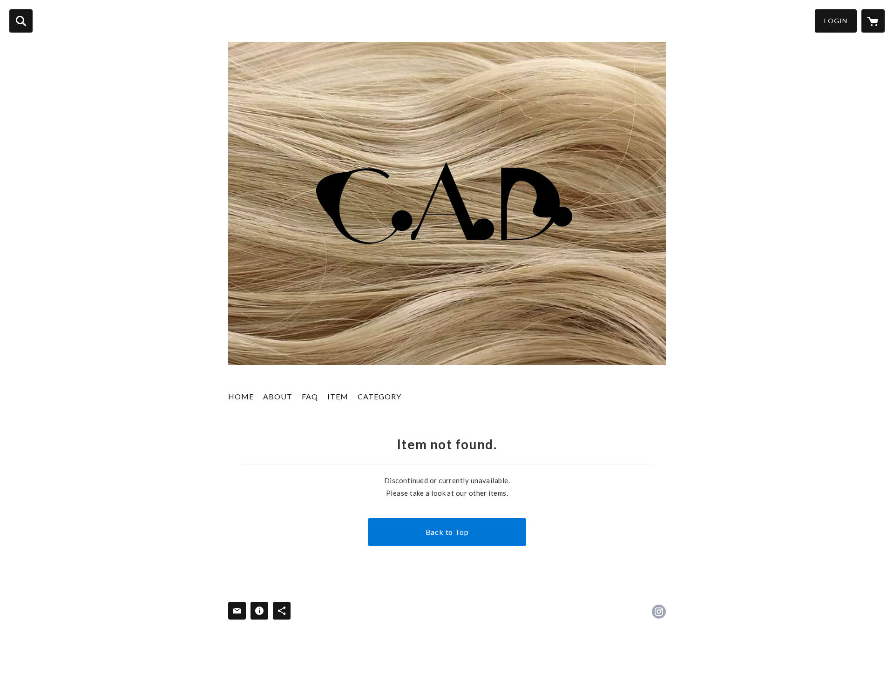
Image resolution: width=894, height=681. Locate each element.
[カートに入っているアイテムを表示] (873, 21)
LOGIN (835, 21)
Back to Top (447, 531)
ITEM (337, 396)
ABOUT (277, 396)
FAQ (310, 396)
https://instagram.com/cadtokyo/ (659, 612)
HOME (241, 396)
